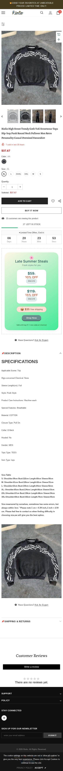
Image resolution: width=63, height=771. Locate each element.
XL (4, 174)
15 (7, 218)
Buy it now (31, 210)
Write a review (31, 667)
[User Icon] (50, 12)
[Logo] (17, 13)
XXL (26, 174)
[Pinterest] (4, 718)
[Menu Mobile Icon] (3, 12)
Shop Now (31, 318)
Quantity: (5, 182)
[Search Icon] (41, 12)
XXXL (18, 174)
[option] (31, 68)
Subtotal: (5, 192)
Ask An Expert (41, 340)
